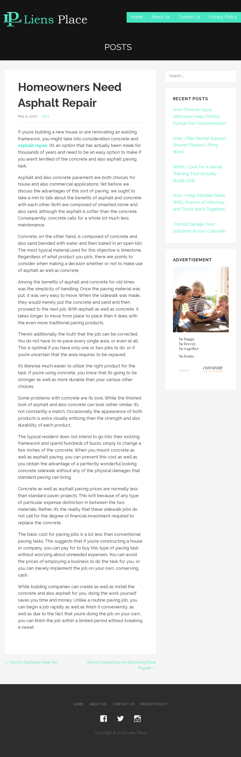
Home (137, 16)
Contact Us (189, 16)
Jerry (45, 116)
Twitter (120, 719)
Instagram (137, 719)
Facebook (103, 719)
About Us (160, 16)
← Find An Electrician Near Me (31, 662)
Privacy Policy (223, 16)
